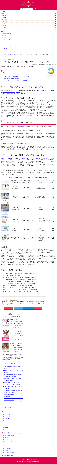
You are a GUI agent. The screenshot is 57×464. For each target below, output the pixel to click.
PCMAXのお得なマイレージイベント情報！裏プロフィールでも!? (19, 287)
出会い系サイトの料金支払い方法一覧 (12, 275)
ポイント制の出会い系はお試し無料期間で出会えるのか (18, 80)
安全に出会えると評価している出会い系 (32, 158)
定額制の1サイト (47, 158)
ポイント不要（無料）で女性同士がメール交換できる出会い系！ (19, 281)
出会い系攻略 (3, 31)
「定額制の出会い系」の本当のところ (13, 78)
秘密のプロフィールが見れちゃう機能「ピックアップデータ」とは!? (20, 291)
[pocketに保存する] (37, 308)
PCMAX (39, 90)
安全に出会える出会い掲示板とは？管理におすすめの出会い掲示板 (20, 277)
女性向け (4, 35)
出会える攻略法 (13, 358)
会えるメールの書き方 (6, 39)
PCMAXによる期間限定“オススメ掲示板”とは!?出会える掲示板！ (19, 285)
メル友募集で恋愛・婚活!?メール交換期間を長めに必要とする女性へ (20, 279)
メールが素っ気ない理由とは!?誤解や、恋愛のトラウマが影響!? (19, 283)
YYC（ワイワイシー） (9, 92)
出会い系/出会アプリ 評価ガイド (28, 461)
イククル (4, 27)
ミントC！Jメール (5, 23)
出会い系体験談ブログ (5, 48)
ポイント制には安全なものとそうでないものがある (16, 76)
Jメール (18, 92)
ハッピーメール (5, 17)
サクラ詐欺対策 (8, 448)
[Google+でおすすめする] (8, 308)
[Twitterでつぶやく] (18, 308)
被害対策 (3, 41)
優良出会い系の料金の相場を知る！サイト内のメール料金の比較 (19, 273)
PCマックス (4, 19)
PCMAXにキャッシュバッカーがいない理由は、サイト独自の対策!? (20, 289)
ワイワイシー (4, 21)
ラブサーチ (4, 29)
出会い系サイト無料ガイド (7, 158)
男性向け (4, 37)
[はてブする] (28, 308)
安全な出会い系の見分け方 (7, 33)
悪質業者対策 (4, 44)
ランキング (3, 13)
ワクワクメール (5, 15)
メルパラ (4, 25)
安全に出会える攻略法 (6, 46)
